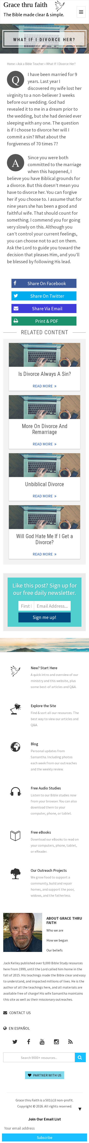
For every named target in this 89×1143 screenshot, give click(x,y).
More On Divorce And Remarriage (44, 429)
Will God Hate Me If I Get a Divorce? (44, 539)
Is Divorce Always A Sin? (44, 374)
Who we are (54, 930)
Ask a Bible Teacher (30, 64)
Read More (44, 355)
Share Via (47, 308)
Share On (47, 296)
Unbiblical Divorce (44, 484)
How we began (57, 940)
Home (11, 64)
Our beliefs (54, 950)
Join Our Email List (44, 1119)
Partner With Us (46, 1075)
